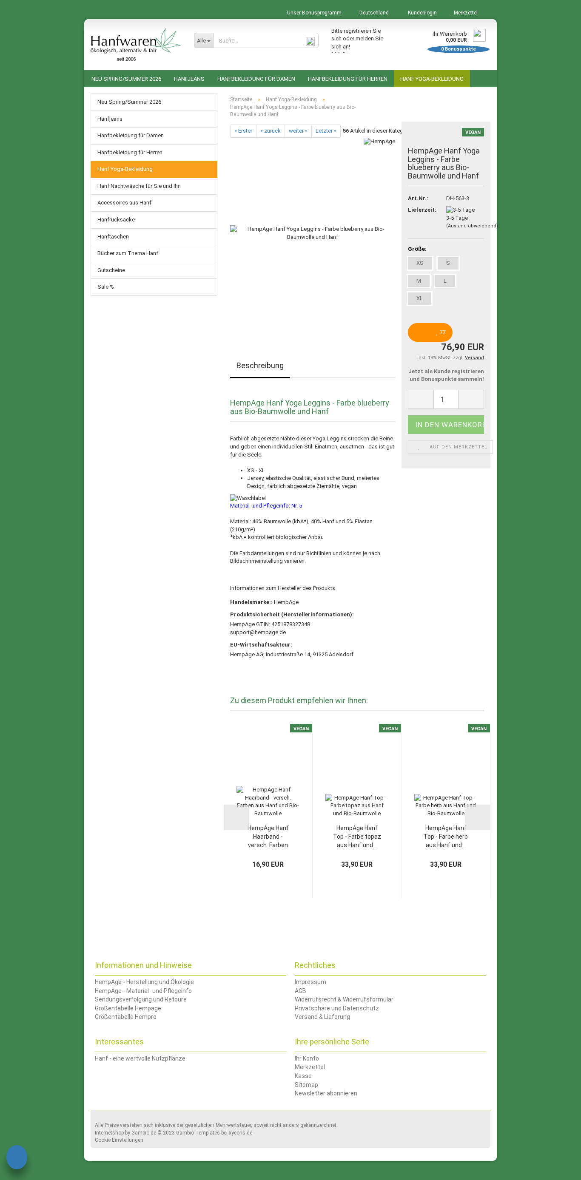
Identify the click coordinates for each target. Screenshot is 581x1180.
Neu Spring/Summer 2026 (126, 79)
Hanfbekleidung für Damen (256, 79)
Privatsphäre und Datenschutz (337, 1008)
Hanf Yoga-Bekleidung (432, 79)
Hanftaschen (113, 236)
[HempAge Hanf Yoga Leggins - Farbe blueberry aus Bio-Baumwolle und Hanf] (312, 233)
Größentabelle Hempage (128, 1008)
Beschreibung (260, 365)
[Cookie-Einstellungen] (17, 1158)
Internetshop (109, 1133)
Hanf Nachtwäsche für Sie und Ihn (139, 186)
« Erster (243, 131)
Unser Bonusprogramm (314, 13)
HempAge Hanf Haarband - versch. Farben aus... (268, 837)
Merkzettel (464, 13)
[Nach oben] (557, 1167)
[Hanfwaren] (136, 44)
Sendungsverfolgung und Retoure (141, 999)
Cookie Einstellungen (119, 1140)
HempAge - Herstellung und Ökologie (144, 982)
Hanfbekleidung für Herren (347, 79)
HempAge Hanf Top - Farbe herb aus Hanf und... (446, 836)
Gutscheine (111, 270)
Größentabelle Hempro (126, 1016)
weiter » (298, 131)
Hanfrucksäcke (116, 219)
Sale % (105, 287)
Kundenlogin (421, 13)
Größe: (417, 249)
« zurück (270, 131)
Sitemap (306, 1084)
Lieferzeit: (420, 210)
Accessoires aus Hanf (124, 202)
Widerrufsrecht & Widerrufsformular (344, 999)
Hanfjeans (189, 79)
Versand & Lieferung (322, 1016)
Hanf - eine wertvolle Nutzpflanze (140, 1058)
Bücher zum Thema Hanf (127, 253)
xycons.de (240, 1133)
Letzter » (326, 131)
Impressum (310, 982)
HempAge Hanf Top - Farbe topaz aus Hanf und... (357, 836)
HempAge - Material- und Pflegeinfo (143, 990)
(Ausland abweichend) (472, 226)
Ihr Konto (307, 1058)
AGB (300, 990)
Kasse (303, 1075)
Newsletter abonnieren (326, 1093)
